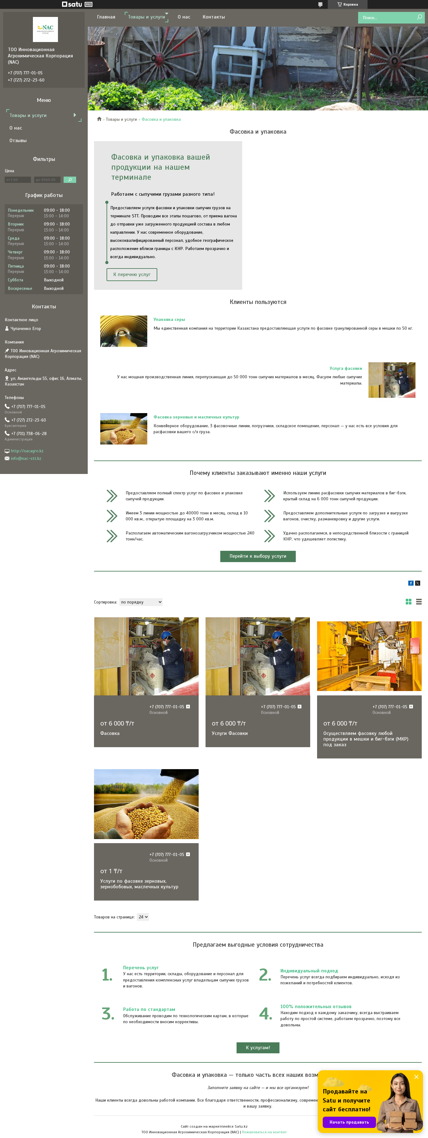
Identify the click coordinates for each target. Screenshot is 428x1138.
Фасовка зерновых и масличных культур (196, 417)
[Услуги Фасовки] (258, 656)
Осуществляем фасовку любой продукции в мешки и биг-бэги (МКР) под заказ (365, 739)
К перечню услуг (131, 274)
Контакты (214, 17)
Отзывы (18, 140)
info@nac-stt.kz (26, 458)
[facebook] (411, 584)
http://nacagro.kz (27, 451)
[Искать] (419, 17)
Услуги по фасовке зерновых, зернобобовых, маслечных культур (139, 884)
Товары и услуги (146, 17)
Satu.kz (241, 1126)
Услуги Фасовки (230, 733)
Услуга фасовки (346, 368)
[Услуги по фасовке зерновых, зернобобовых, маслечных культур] (146, 804)
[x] (417, 584)
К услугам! (258, 1048)
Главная (106, 17)
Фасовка (110, 733)
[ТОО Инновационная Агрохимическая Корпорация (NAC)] (45, 29)
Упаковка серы (169, 319)
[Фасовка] (146, 656)
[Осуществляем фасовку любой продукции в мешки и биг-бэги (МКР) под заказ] (369, 656)
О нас (184, 17)
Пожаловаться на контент (264, 1132)
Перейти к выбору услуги (258, 556)
